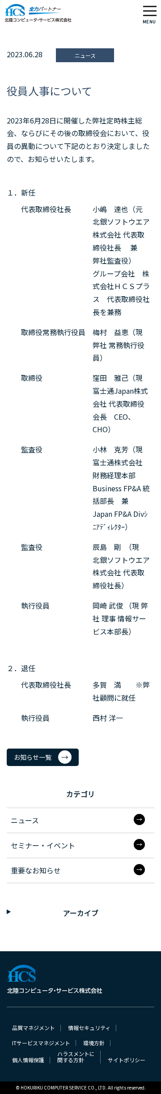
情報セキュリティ (89, 1028)
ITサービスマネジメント (41, 1043)
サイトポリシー (126, 1060)
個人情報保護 (28, 1060)
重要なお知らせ (36, 870)
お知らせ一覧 (32, 757)
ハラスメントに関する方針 (76, 1057)
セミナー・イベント (43, 845)
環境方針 (94, 1043)
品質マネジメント (33, 1028)
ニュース (25, 820)
